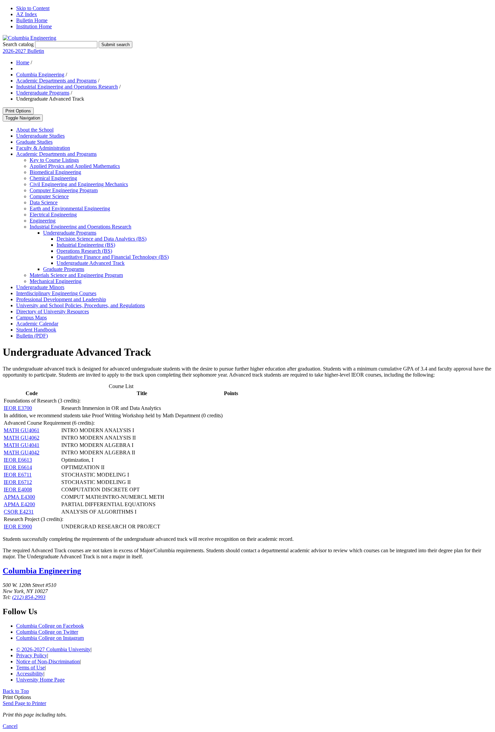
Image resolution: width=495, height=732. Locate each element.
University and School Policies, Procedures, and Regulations (80, 305)
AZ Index (26, 14)
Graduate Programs (63, 269)
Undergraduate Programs (42, 93)
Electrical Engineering (53, 214)
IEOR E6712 (18, 482)
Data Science (44, 202)
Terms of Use (30, 667)
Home (22, 62)
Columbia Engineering (40, 74)
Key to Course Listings (54, 160)
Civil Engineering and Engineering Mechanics (79, 184)
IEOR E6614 (18, 467)
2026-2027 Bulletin (23, 51)
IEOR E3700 (18, 408)
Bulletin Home (31, 20)
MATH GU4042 (21, 452)
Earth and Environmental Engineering (70, 208)
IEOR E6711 (18, 475)
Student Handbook (36, 330)
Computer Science (49, 196)
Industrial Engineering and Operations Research (67, 87)
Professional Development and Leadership (61, 299)
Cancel (10, 726)
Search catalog (18, 44)
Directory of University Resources (52, 311)
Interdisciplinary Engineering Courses (56, 293)
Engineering (43, 220)
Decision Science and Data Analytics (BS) (101, 239)
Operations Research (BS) (84, 251)
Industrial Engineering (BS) (86, 245)
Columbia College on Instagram (50, 638)
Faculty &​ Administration (43, 148)
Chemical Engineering (53, 178)
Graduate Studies (34, 142)
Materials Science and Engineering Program (76, 275)
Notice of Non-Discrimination (48, 661)
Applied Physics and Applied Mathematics (75, 166)
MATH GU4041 (21, 445)
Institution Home (34, 26)
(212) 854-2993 (28, 597)
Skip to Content (33, 8)
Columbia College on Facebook (50, 626)
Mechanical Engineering (55, 281)
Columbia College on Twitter (47, 632)
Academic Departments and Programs (56, 80)
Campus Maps (31, 317)
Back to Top (16, 691)
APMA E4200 (19, 504)
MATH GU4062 (21, 438)
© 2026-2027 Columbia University (53, 649)
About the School (35, 130)
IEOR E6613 (18, 460)
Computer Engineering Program (64, 190)
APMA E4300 (19, 497)
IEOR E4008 (18, 489)
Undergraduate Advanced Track (91, 263)
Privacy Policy (31, 655)
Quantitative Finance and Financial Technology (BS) (113, 257)
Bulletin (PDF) (32, 336)
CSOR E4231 (19, 512)
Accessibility (29, 673)
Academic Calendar (37, 323)
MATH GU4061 (21, 430)
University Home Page (40, 680)
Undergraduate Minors (40, 287)
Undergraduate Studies (40, 136)
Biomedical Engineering (55, 172)
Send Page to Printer (24, 703)
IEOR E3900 (18, 526)
